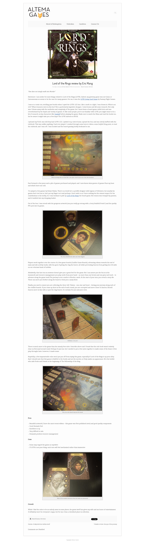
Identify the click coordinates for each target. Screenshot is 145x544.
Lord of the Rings (73, 196)
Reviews (43, 519)
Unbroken (70, 24)
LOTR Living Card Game (89, 99)
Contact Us (95, 24)
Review (91, 86)
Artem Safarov (66, 86)
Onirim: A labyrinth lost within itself (39, 524)
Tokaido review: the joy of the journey (105, 524)
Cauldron (82, 24)
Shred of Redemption (53, 24)
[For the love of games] (39, 18)
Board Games (84, 86)
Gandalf (57, 114)
